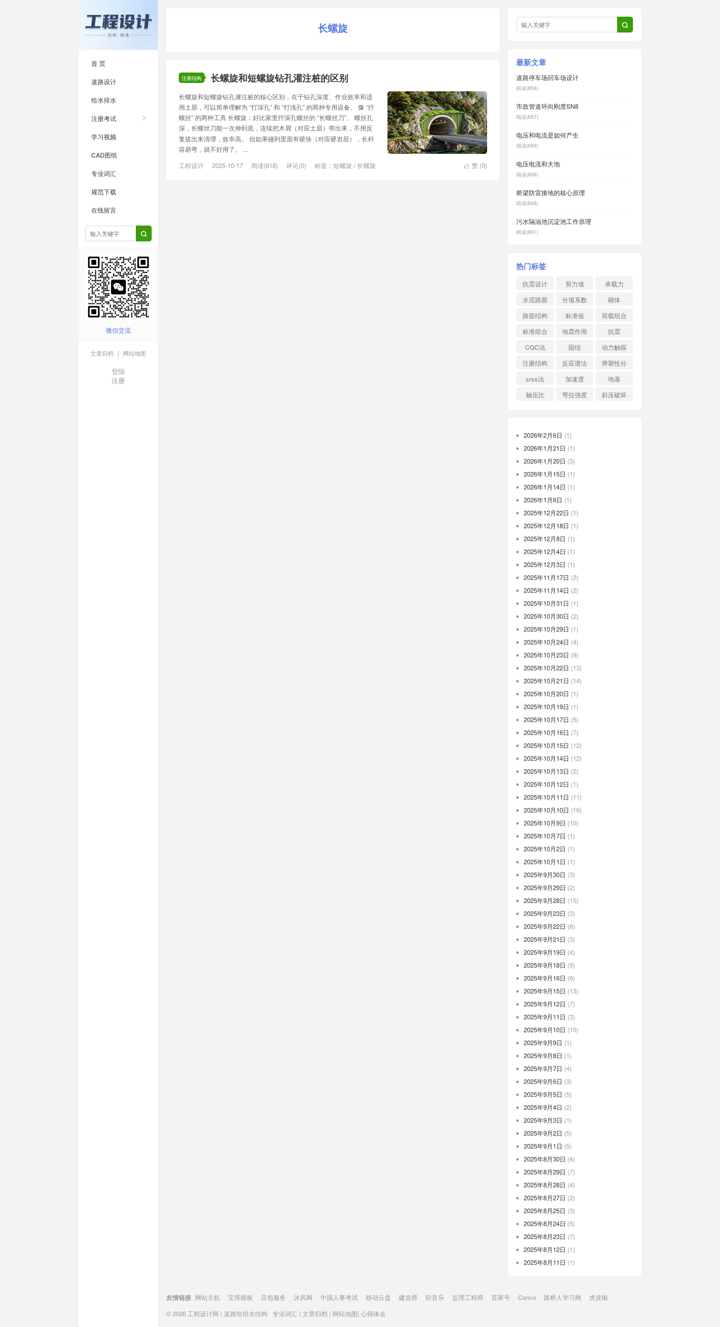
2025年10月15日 (546, 745)
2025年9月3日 (543, 1120)
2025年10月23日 (546, 654)
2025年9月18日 (545, 965)
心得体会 (372, 1313)
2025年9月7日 (543, 1068)
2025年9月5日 (543, 1094)
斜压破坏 (614, 394)
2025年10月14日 (546, 758)
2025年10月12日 (546, 784)
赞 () (475, 165)
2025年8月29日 (545, 1171)
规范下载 (103, 191)
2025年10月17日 (546, 719)
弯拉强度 (574, 394)
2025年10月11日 (546, 797)
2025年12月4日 (545, 551)
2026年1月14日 (545, 486)
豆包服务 (273, 1297)
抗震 (614, 331)
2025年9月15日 (545, 990)
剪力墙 (574, 283)
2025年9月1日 (543, 1145)
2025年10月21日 (546, 680)
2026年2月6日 (543, 435)
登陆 (118, 371)
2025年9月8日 (543, 1055)
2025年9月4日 (543, 1107)
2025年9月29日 (545, 887)
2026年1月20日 (545, 461)
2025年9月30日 (545, 874)
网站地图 (133, 353)
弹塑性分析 (614, 364)
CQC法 (535, 347)
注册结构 (192, 77)
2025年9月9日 (543, 1042)
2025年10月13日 (546, 771)
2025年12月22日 (546, 512)
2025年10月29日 (546, 629)
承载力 (614, 283)
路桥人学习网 (562, 1297)
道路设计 (103, 81)
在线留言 (103, 210)
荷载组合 (614, 315)
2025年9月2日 (543, 1133)
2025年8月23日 (545, 1236)
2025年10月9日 (545, 822)
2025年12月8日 (545, 538)
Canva (527, 1297)
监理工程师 (467, 1297)
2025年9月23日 (545, 913)
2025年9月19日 (545, 952)
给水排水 (103, 99)
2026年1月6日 (543, 499)
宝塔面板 (240, 1297)
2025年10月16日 (546, 732)
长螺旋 (366, 165)
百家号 (500, 1297)
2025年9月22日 (545, 926)
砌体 (614, 299)
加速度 (574, 378)
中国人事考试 (339, 1297)
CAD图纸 (104, 155)
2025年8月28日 (545, 1184)
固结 (574, 347)
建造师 (408, 1297)
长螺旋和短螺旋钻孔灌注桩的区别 (279, 77)
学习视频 (103, 136)
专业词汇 (103, 173)
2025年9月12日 (545, 1003)
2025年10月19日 (546, 706)
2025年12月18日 (546, 525)
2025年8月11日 (545, 1262)
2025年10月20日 (546, 693)
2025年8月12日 (545, 1249)
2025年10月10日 (546, 809)
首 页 (98, 63)
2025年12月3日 (545, 564)
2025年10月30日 (546, 616)
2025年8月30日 (545, 1158)
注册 (118, 380)
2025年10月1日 (545, 861)
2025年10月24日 (546, 641)
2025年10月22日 (546, 667)
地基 (614, 378)
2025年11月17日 (546, 577)
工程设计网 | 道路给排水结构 (118, 25)
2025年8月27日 (545, 1197)
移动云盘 (378, 1297)
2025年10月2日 (545, 848)
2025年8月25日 (545, 1210)
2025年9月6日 (543, 1081)
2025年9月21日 (545, 939)
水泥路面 (535, 299)
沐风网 (303, 1297)
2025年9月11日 (545, 1016)
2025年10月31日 (546, 603)
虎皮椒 (598, 1297)
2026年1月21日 (545, 448)
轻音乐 (434, 1297)
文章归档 (102, 353)
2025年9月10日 (545, 1029)
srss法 (535, 378)
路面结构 (535, 315)
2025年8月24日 (545, 1223)
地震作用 (574, 331)
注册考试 (103, 118)
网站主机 (207, 1297)
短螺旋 (342, 165)
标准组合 (535, 331)
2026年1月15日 (545, 473)
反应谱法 (574, 363)
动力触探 (614, 347)
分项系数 (574, 299)
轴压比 (535, 394)
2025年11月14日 (546, 590)
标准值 (574, 315)
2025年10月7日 (545, 835)
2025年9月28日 (545, 900)
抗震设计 (535, 283)
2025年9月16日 (545, 977)
